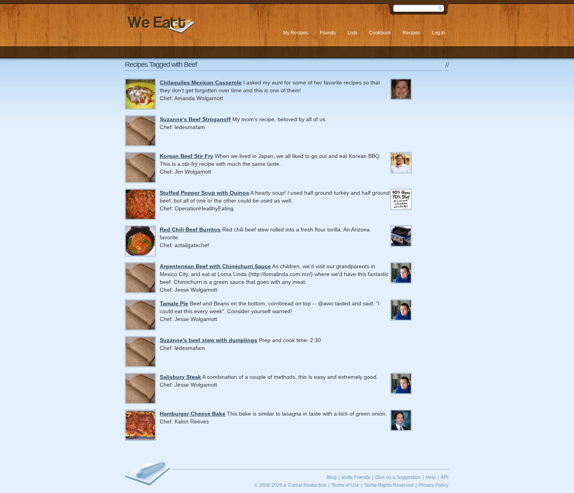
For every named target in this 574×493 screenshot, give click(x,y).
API (444, 477)
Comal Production (307, 485)
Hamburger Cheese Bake (192, 414)
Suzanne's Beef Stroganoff (195, 119)
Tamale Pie (174, 303)
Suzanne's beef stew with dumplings (208, 340)
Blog (332, 477)
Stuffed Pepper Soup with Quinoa (204, 193)
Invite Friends (356, 477)
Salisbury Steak (180, 377)
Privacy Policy (433, 485)
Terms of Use (345, 485)
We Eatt (160, 25)
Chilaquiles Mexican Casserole (201, 82)
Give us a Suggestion (398, 477)
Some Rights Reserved (389, 485)
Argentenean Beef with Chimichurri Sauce (215, 266)
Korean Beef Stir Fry (186, 156)
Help (431, 477)
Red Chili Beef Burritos (190, 229)
